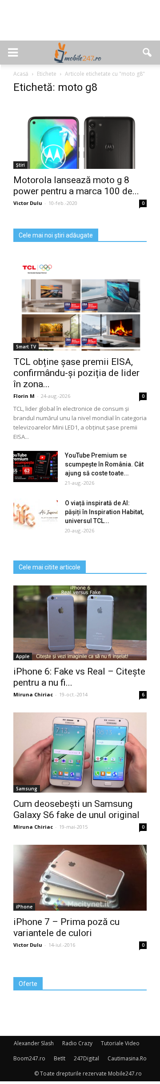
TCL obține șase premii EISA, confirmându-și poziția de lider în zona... (76, 372)
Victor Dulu (27, 203)
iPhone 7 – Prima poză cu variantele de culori (66, 927)
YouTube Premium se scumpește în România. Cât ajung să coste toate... (104, 464)
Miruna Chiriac (33, 694)
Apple (22, 656)
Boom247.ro (29, 1058)
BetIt (59, 1058)
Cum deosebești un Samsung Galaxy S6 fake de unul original (76, 809)
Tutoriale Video (120, 1043)
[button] (147, 53)
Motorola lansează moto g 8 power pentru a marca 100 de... (76, 185)
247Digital (86, 1058)
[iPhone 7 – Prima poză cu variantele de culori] (80, 878)
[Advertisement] (80, 25)
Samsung (26, 788)
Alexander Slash (34, 1043)
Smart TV (26, 347)
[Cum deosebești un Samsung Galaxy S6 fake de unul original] (80, 752)
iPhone (24, 907)
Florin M (24, 396)
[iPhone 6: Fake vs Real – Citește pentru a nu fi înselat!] (80, 623)
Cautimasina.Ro (127, 1058)
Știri (20, 165)
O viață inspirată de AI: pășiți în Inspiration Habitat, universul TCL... (104, 511)
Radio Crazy (77, 1043)
